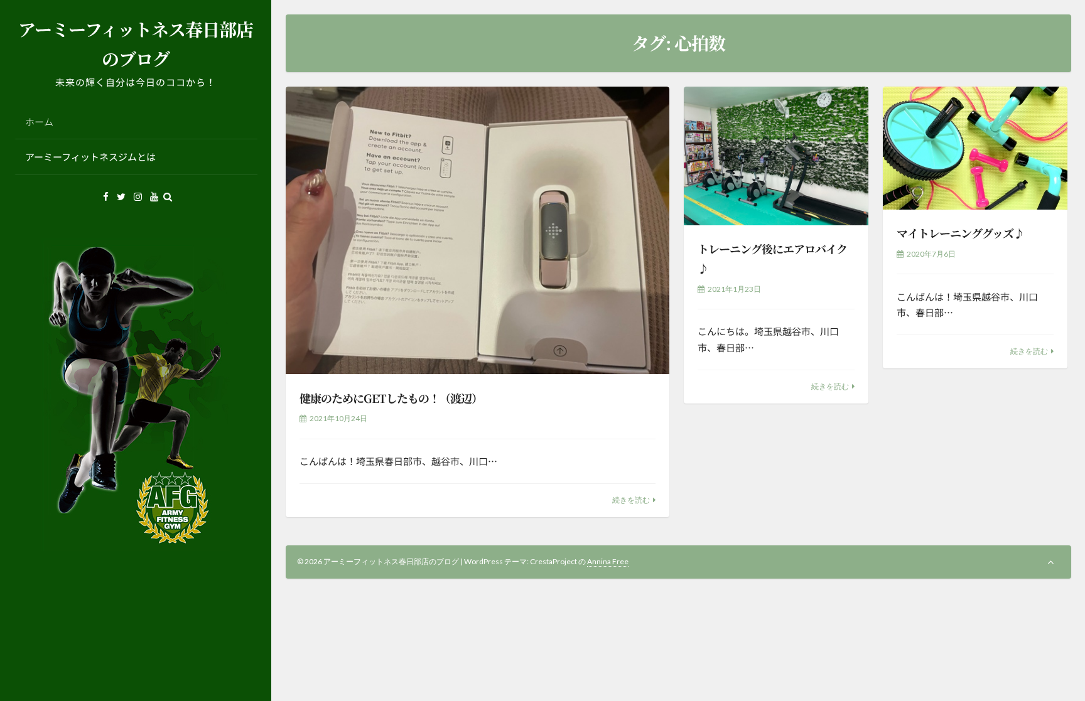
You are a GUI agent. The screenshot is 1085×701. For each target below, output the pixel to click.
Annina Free (608, 561)
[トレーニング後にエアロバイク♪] (776, 156)
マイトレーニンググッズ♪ (960, 233)
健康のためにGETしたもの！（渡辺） (391, 398)
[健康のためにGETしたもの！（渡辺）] (478, 231)
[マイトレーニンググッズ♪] (975, 148)
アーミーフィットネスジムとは (90, 156)
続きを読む (631, 500)
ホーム (39, 121)
